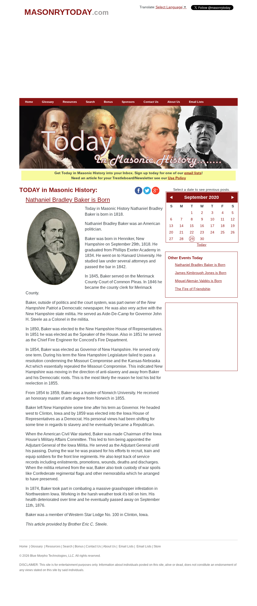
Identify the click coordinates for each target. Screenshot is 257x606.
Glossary (48, 101)
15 (192, 226)
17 (212, 226)
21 (181, 232)
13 (171, 226)
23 (202, 232)
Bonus (108, 101)
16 (202, 226)
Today (201, 245)
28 (181, 239)
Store (157, 546)
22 (192, 232)
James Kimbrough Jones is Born (200, 273)
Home (29, 101)
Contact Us (151, 101)
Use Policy (177, 178)
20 (171, 232)
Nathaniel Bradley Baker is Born (200, 265)
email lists (193, 173)
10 (212, 219)
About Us (173, 101)
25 (223, 232)
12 (233, 219)
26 (233, 232)
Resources (70, 101)
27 (171, 239)
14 (181, 226)
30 (202, 239)
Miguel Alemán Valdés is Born (198, 281)
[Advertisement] (128, 60)
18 (223, 226)
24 (212, 232)
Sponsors (128, 101)
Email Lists (196, 101)
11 (222, 219)
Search (90, 101)
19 (233, 226)
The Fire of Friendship (192, 289)
